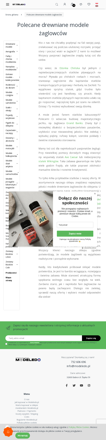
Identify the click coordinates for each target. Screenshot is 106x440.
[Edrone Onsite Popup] (53, 220)
